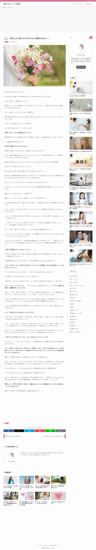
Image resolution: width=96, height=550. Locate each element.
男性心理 (73, 325)
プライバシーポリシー (44, 545)
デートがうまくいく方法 (77, 285)
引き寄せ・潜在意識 (76, 300)
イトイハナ (11, 461)
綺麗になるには (75, 328)
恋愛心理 (73, 316)
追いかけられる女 (75, 331)
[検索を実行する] (90, 37)
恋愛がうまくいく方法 (76, 313)
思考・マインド (75, 310)
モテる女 (73, 288)
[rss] (89, 1)
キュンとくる (74, 279)
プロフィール (81, 67)
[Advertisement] (48, 19)
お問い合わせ (54, 545)
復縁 (72, 307)
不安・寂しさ (74, 291)
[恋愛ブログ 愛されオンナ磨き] (12, 4)
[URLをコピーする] (61, 430)
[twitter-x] (87, 1)
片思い (6, 41)
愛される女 (74, 319)
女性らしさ (74, 297)
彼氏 (72, 304)
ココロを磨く (74, 282)
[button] (9, 430)
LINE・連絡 (74, 276)
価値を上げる (74, 294)
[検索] (91, 1)
